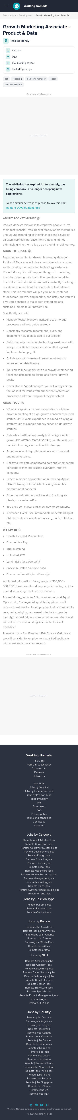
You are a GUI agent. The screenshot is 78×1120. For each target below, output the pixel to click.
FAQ (39, 810)
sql (6, 78)
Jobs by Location (39, 787)
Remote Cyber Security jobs (39, 972)
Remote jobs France (39, 1040)
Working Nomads (35, 6)
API (39, 803)
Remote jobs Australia (39, 1017)
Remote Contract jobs (39, 912)
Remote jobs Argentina (39, 1021)
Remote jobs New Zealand (39, 1067)
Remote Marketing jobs (39, 882)
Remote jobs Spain (39, 1086)
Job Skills (39, 783)
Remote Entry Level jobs (39, 988)
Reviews (39, 772)
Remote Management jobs (39, 878)
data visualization (13, 84)
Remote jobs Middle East (39, 942)
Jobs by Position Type (39, 795)
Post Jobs (39, 761)
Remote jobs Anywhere (39, 927)
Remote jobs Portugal (39, 1078)
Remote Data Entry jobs (39, 980)
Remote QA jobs (39, 999)
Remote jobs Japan (39, 1056)
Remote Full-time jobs (39, 905)
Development (26, 15)
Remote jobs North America (39, 931)
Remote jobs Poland (39, 1075)
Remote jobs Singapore (39, 1082)
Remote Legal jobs (39, 867)
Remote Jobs (9, 15)
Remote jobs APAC (39, 950)
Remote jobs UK (39, 1090)
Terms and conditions (39, 818)
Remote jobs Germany (39, 1044)
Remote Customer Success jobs (39, 848)
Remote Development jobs (23, 208)
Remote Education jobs (39, 859)
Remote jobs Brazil (39, 1029)
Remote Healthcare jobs (39, 871)
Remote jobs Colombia (39, 1036)
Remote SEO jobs (39, 1003)
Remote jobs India (39, 1052)
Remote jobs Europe (39, 938)
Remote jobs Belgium (39, 1025)
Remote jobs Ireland (39, 1048)
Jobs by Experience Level (39, 791)
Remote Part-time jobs (39, 908)
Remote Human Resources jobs (39, 874)
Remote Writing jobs (39, 894)
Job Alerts (39, 776)
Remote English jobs (39, 984)
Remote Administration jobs (39, 840)
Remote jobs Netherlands (39, 1063)
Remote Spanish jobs (39, 991)
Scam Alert (39, 806)
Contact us (39, 822)
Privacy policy (39, 814)
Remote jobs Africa (39, 946)
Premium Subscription (39, 765)
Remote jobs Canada (39, 1033)
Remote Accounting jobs (39, 961)
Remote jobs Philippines (39, 1071)
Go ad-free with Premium (38, 94)
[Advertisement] (39, 136)
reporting (17, 78)
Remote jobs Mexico (39, 1059)
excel (53, 78)
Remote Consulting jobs (39, 844)
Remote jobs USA (39, 1094)
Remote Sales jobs (39, 886)
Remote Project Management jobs (39, 995)
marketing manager (36, 78)
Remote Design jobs (39, 855)
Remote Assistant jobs (39, 965)
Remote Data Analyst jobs (39, 976)
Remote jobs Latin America (39, 935)
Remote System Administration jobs (39, 890)
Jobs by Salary (39, 799)
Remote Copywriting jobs (39, 969)
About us (39, 825)
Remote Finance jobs (39, 863)
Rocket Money (20, 41)
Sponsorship (39, 768)
